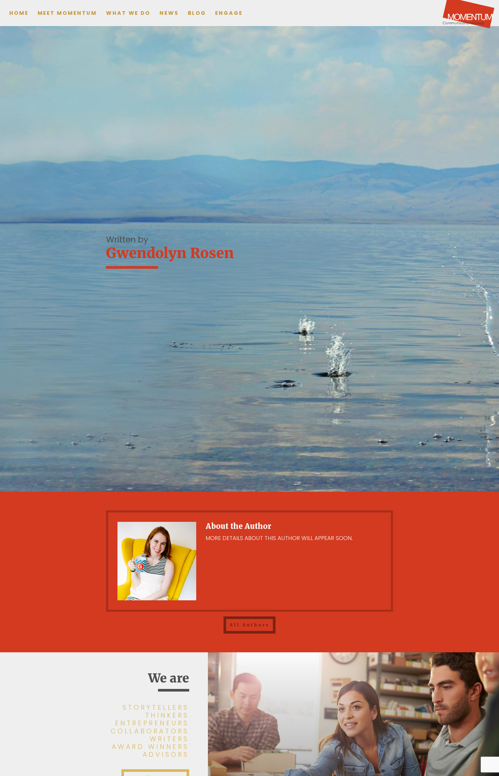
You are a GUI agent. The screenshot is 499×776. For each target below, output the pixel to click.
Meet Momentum (67, 13)
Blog (197, 13)
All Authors (249, 624)
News (169, 13)
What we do (128, 13)
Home (19, 13)
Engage (229, 13)
